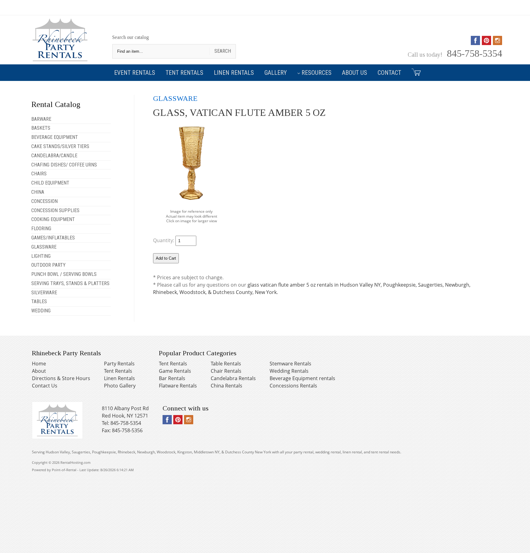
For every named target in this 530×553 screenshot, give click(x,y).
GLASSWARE (43, 247)
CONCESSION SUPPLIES (55, 210)
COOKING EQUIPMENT (53, 219)
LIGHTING (41, 256)
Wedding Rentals (289, 371)
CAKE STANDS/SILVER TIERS (60, 146)
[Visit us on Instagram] (497, 43)
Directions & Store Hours (61, 378)
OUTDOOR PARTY (48, 265)
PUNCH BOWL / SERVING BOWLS (64, 274)
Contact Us (44, 385)
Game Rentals (175, 371)
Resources (316, 72)
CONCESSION (44, 201)
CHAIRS (39, 174)
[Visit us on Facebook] (475, 43)
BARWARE (41, 119)
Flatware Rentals (178, 385)
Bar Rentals (172, 378)
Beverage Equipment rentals (302, 378)
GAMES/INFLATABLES (53, 238)
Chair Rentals (226, 371)
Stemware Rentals (290, 363)
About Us (354, 72)
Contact (389, 72)
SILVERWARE (44, 293)
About (39, 371)
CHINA (37, 192)
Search (222, 51)
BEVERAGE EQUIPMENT (54, 137)
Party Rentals (119, 363)
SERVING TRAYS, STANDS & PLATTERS (70, 283)
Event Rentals (134, 72)
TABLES (39, 301)
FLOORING (41, 228)
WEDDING (41, 311)
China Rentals (226, 385)
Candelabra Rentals (233, 378)
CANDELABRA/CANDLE (54, 155)
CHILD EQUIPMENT (50, 183)
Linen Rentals (234, 72)
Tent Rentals (184, 72)
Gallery (275, 72)
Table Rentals (226, 363)
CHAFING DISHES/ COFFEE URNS (64, 165)
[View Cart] (414, 72)
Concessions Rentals (293, 385)
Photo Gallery (120, 385)
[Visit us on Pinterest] (486, 43)
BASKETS (40, 128)
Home (39, 363)
